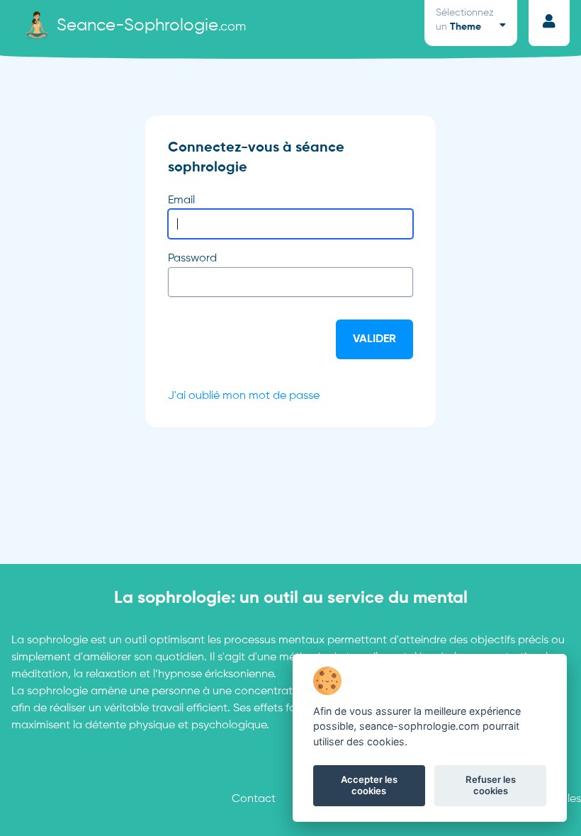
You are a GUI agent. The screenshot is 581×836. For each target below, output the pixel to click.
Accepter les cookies (369, 785)
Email (181, 200)
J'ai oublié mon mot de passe (244, 396)
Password (192, 258)
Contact (254, 799)
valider (374, 339)
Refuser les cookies (491, 785)
